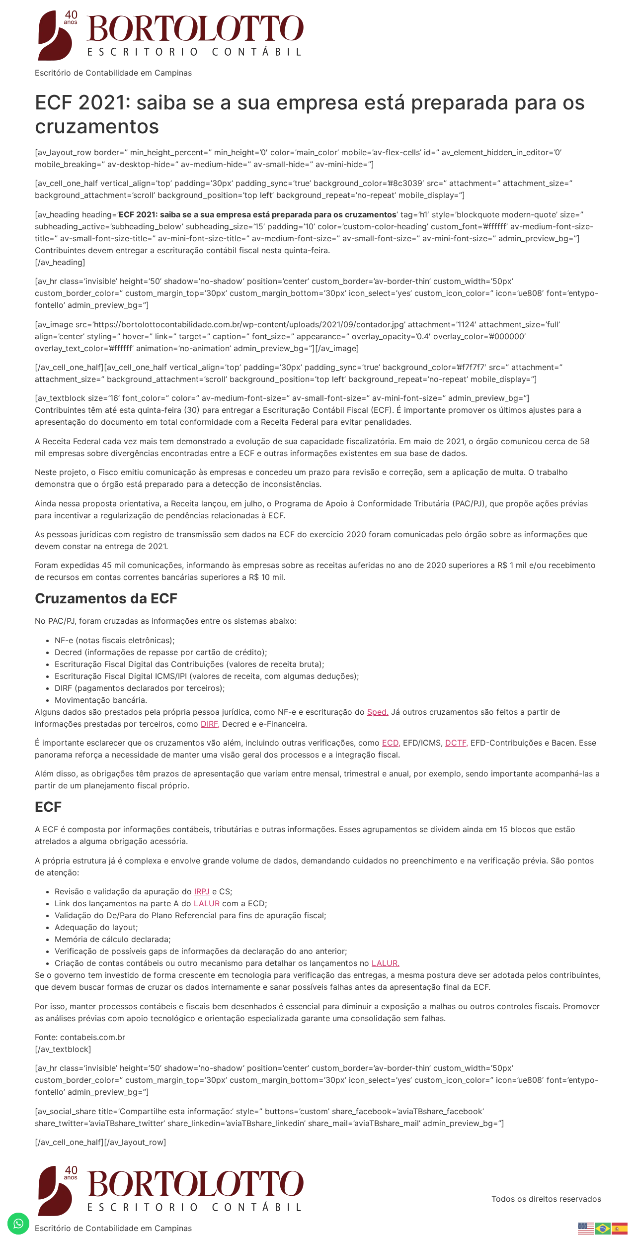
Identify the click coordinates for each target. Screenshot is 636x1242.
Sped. (378, 712)
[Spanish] (620, 1228)
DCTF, (456, 743)
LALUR (207, 903)
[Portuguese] (603, 1228)
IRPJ (202, 891)
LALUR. (385, 963)
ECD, (391, 743)
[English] (586, 1228)
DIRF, (210, 724)
